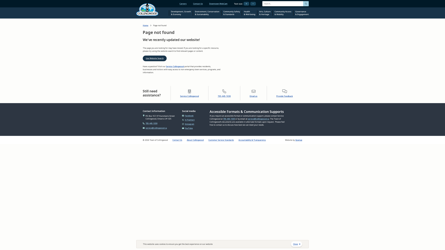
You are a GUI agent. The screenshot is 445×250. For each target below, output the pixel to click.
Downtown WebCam (218, 3)
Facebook (189, 115)
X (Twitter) (189, 120)
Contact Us (198, 3)
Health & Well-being (249, 13)
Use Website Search (155, 58)
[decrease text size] (253, 4)
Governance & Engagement (302, 13)
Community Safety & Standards (231, 13)
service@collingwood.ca (156, 128)
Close (295, 244)
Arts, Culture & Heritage (265, 13)
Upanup (298, 140)
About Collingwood (195, 140)
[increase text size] (246, 4)
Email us (253, 96)
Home (145, 25)
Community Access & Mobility (283, 13)
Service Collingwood (175, 66)
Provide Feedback (284, 96)
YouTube (189, 128)
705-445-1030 (224, 96)
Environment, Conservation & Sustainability (207, 13)
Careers (183, 3)
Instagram (189, 124)
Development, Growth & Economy (181, 13)
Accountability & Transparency (252, 140)
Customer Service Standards (221, 140)
